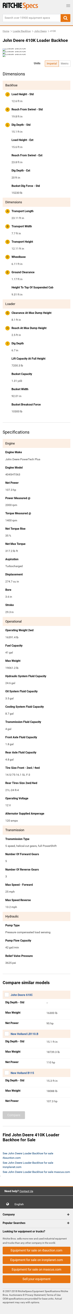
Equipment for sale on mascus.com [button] (36, 1269)
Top (66, 1308)
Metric (65, 63)
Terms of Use (53, 1295)
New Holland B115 (22, 1073)
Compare (13, 1115)
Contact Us (26, 1191)
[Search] (65, 18)
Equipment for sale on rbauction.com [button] (36, 1250)
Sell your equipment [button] (36, 1279)
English (20, 1204)
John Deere (40, 31)
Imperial (52, 63)
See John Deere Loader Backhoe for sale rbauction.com (28, 1155)
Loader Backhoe (22, 31)
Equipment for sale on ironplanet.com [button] (36, 1260)
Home (6, 31)
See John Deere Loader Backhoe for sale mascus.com (36, 1172)
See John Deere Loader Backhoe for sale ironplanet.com (28, 1165)
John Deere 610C (22, 995)
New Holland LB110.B (24, 1034)
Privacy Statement (35, 1295)
